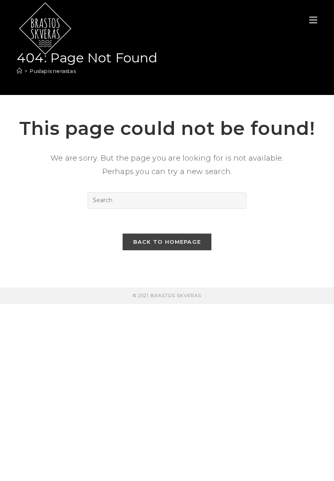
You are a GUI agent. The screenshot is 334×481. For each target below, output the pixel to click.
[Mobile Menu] (313, 20)
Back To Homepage (167, 241)
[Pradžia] (19, 71)
